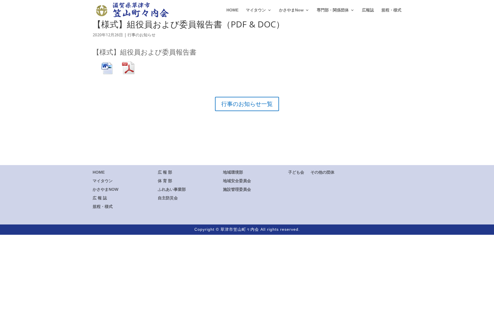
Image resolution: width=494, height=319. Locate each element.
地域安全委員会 (237, 180)
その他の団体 (322, 172)
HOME (232, 10)
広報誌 (368, 10)
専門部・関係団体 (333, 10)
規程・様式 (391, 10)
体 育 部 (165, 181)
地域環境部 (233, 172)
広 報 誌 (100, 198)
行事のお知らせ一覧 (247, 104)
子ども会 (296, 172)
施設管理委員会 (237, 189)
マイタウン (256, 10)
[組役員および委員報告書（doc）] (107, 71)
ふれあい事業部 (172, 189)
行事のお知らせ (142, 34)
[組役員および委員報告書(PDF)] (124, 71)
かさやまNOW (105, 189)
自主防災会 (168, 198)
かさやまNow (291, 10)
